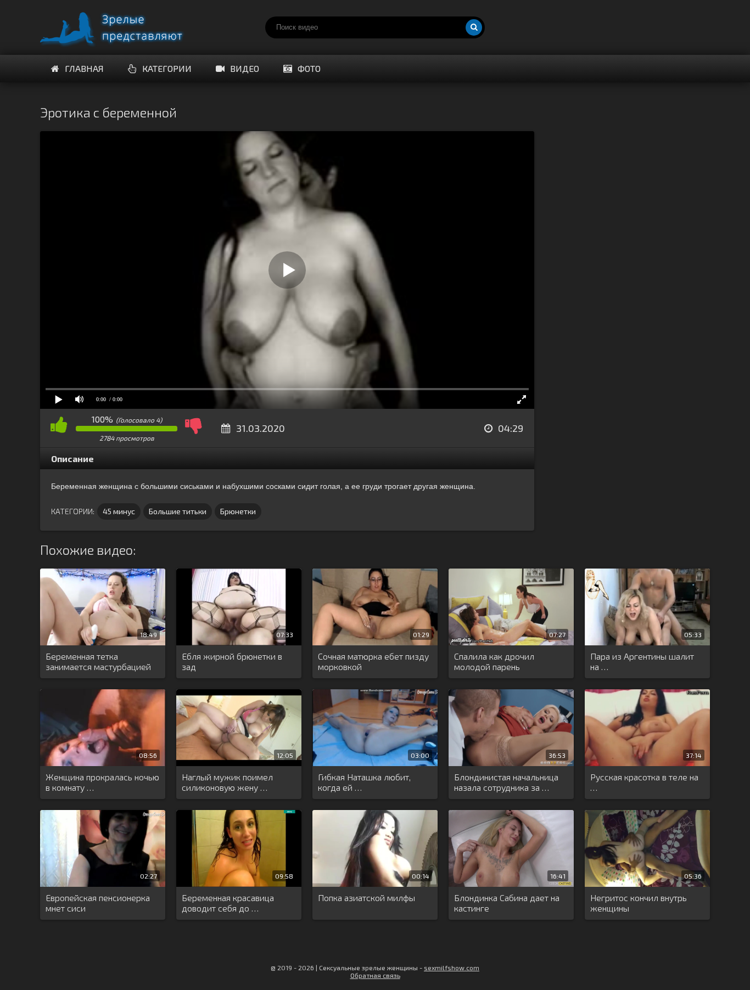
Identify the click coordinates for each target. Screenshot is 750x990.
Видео (244, 68)
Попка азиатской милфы (366, 897)
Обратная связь (375, 975)
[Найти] (474, 27)
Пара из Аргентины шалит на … (642, 661)
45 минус (119, 511)
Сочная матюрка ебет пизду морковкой (373, 661)
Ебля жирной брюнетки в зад (232, 661)
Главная (84, 68)
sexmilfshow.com (451, 967)
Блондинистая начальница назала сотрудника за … (506, 782)
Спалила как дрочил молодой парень (494, 661)
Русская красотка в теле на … (644, 782)
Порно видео (122, 27)
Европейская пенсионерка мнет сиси (98, 902)
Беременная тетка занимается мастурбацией (98, 661)
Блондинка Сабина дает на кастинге (506, 902)
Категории (167, 68)
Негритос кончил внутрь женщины (638, 902)
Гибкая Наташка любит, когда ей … (364, 782)
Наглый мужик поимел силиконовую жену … (227, 782)
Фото (309, 68)
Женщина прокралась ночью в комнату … (102, 782)
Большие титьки (177, 511)
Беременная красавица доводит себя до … (228, 902)
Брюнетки (238, 511)
